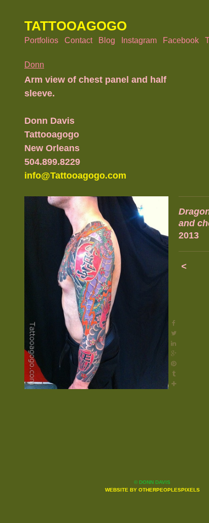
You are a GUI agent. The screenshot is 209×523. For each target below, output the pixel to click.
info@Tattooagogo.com (75, 175)
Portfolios (41, 40)
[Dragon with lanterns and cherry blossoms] (96, 292)
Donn (34, 64)
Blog (106, 40)
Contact (78, 40)
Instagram (139, 40)
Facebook (181, 40)
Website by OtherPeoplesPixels (152, 490)
